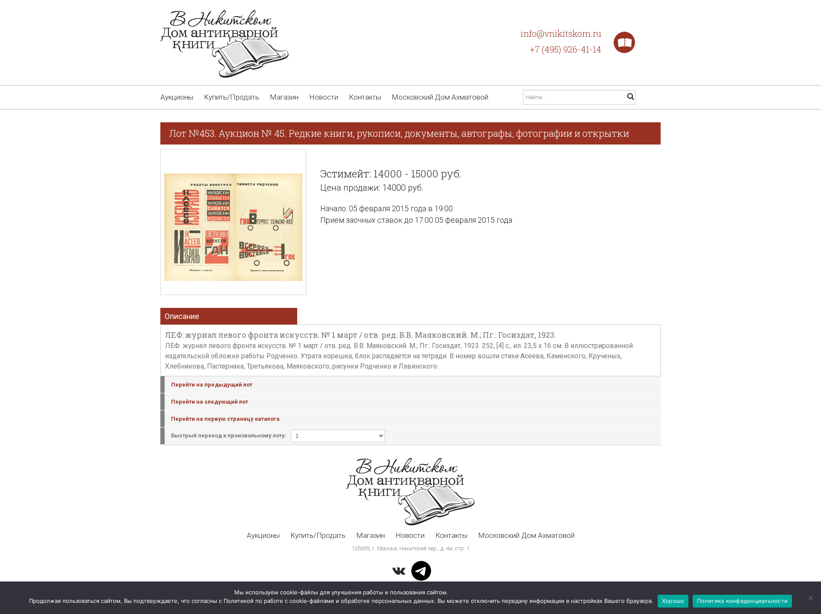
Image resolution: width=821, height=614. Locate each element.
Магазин (284, 97)
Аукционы (176, 97)
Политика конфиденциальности (742, 600)
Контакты (365, 97)
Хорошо (673, 600)
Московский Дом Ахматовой (440, 97)
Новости (323, 97)
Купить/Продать (231, 97)
